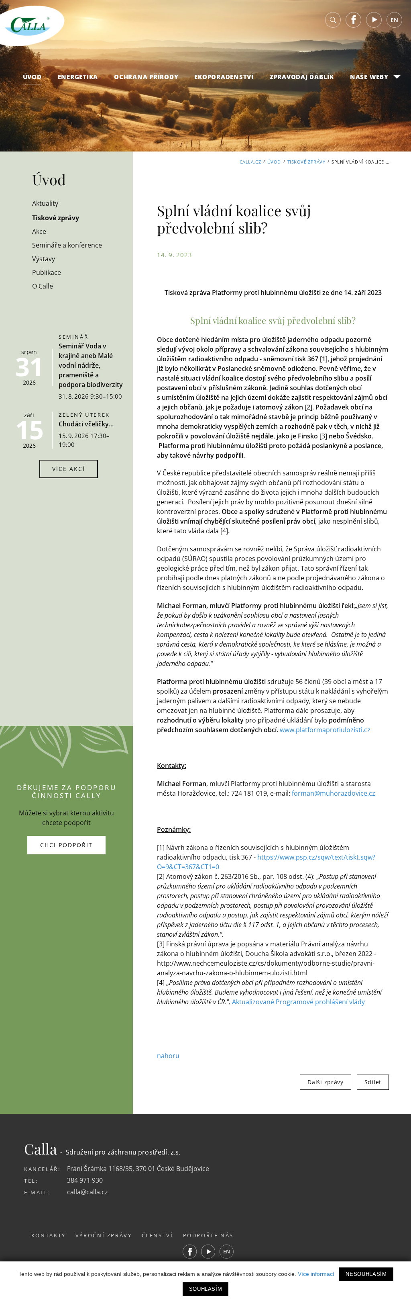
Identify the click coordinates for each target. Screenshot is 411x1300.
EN (394, 20)
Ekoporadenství (224, 77)
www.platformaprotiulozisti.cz (325, 729)
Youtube (374, 20)
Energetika (78, 77)
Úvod (32, 77)
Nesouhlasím (366, 1274)
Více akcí (68, 469)
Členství (157, 1235)
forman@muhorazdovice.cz (333, 793)
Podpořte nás (208, 1235)
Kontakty (48, 1235)
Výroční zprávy (103, 1235)
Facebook (353, 20)
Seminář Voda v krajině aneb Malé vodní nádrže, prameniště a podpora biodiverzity (91, 365)
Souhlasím (205, 1289)
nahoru (168, 1055)
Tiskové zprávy (306, 162)
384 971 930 (85, 1180)
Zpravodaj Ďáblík (302, 77)
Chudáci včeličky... (86, 424)
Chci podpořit (66, 845)
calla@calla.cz (87, 1191)
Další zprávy (325, 1082)
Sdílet (372, 1082)
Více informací (316, 1274)
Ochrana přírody (146, 77)
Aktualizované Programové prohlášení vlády (298, 1001)
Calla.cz (250, 162)
